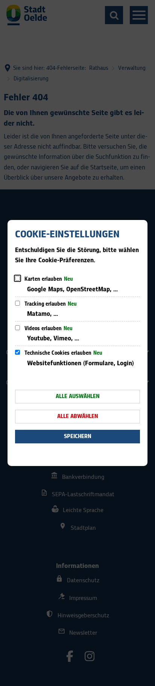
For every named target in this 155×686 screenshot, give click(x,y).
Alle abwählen (77, 416)
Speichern (77, 436)
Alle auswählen (78, 396)
